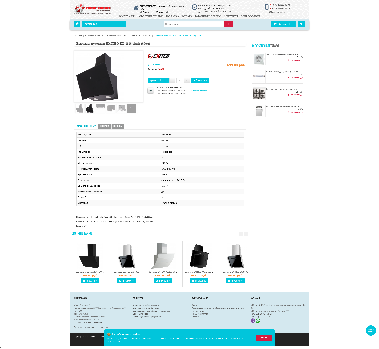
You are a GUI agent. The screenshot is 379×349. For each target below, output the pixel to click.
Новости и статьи (150, 16)
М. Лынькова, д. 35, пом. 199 (154, 12)
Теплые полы (198, 311)
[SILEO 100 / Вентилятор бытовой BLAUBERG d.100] (259, 59)
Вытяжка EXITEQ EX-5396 (235, 272)
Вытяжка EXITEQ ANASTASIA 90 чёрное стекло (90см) (211, 272)
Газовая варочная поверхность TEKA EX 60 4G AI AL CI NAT (295, 89)
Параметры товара (86, 126)
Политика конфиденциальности (88, 323)
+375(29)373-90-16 (281, 8)
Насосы (195, 317)
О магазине (127, 16)
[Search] (228, 24)
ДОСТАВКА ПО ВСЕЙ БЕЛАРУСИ (214, 11)
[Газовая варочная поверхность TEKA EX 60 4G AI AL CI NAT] (259, 93)
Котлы (194, 305)
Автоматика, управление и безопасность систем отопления (218, 308)
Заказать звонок (371, 330)
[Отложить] (151, 90)
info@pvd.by (278, 12)
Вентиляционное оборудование (147, 317)
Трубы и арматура (200, 314)
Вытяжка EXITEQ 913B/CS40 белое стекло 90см (171, 272)
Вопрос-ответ (250, 16)
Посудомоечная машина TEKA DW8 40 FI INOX (289, 106)
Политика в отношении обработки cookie (92, 327)
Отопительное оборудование (146, 305)
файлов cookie (113, 341)
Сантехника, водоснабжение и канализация (152, 311)
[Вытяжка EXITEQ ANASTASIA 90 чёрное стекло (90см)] (199, 256)
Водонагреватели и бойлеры (146, 308)
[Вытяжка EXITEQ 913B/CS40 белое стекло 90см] (162, 256)
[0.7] (0, 347)
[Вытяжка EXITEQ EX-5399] (126, 256)
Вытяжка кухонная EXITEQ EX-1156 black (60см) (99, 272)
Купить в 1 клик (158, 80)
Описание (105, 126)
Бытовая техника (140, 314)
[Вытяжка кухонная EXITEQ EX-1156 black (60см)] (90, 256)
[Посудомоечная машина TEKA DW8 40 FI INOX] (259, 111)
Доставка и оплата (178, 16)
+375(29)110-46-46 (281, 5)
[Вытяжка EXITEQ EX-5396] (235, 256)
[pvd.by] (93, 8)
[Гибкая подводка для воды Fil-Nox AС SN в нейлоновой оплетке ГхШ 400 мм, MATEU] (259, 76)
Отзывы (117, 126)
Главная (77, 24)
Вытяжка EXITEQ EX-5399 (126, 272)
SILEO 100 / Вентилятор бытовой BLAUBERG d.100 (291, 54)
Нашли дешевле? (200, 91)
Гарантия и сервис (208, 16)
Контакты (231, 16)
